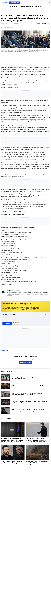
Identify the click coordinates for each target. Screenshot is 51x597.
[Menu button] (49, 2)
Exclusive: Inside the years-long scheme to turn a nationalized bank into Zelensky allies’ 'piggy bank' (12, 440)
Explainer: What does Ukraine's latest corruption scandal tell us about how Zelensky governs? (36, 440)
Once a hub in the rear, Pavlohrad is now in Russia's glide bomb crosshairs (37, 463)
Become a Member (14, 2)
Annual (14, 314)
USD (46, 314)
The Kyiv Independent (7, 27)
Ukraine (3, 13)
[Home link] (25, 6)
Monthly (7, 314)
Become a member (25, 362)
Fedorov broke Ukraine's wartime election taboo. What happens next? (12, 462)
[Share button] (49, 23)
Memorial (4, 284)
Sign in (29, 365)
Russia (10, 284)
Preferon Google (41, 23)
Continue (7, 323)
